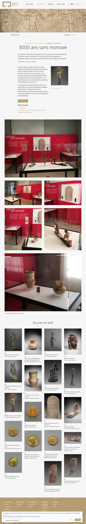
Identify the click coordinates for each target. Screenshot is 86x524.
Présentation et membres (45, 505)
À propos (7, 504)
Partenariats (33, 502)
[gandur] (13, 4)
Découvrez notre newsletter (12, 520)
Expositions (40, 4)
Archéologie (7, 507)
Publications (61, 4)
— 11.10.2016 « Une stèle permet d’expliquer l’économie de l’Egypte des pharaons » (32, 110)
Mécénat (50, 4)
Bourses (54, 507)
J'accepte (78, 520)
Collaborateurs (45, 508)
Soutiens (55, 504)
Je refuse (71, 520)
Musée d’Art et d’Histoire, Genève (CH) (35, 43)
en (69, 4)
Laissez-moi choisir (7, 520)
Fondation (45, 502)
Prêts (73, 35)
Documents (44, 510)
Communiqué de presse (56, 88)
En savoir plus (23, 101)
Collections (29, 4)
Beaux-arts (7, 509)
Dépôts (30, 507)
